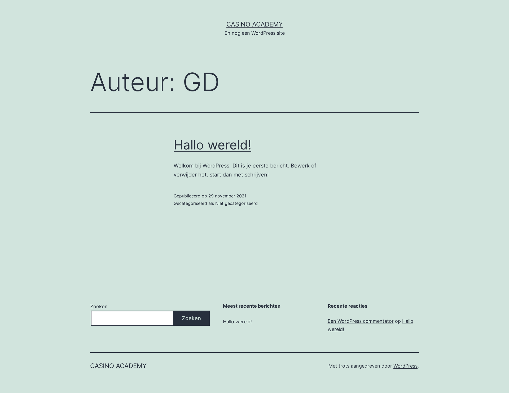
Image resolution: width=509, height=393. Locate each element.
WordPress (405, 366)
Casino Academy (254, 24)
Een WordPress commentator (361, 321)
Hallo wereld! (212, 145)
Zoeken (99, 306)
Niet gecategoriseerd (236, 203)
